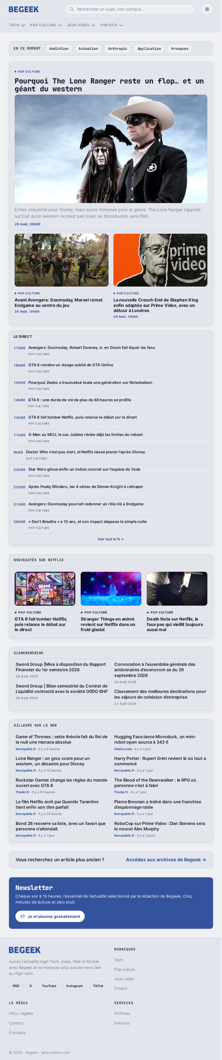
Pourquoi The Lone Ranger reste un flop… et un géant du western (109, 85)
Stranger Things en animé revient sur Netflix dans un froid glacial (108, 624)
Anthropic (117, 48)
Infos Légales (21, 1013)
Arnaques (179, 48)
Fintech (108, 25)
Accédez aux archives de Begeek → (166, 859)
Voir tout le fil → (111, 539)
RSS (16, 986)
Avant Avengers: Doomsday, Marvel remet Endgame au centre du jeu (59, 302)
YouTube (49, 986)
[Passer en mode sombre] (207, 9)
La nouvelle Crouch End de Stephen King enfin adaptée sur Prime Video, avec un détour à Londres (155, 305)
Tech (14, 25)
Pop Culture (29, 71)
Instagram (74, 986)
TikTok (98, 986)
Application (149, 48)
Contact (16, 1023)
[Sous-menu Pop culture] (59, 25)
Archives (122, 1013)
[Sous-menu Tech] (23, 25)
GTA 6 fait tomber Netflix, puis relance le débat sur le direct (41, 624)
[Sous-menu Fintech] (121, 25)
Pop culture (43, 25)
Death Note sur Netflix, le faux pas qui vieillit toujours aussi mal (175, 624)
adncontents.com (55, 1053)
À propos (17, 1032)
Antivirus (122, 1023)
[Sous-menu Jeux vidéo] (93, 25)
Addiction (58, 48)
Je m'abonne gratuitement (53, 916)
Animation (88, 48)
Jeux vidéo (78, 25)
